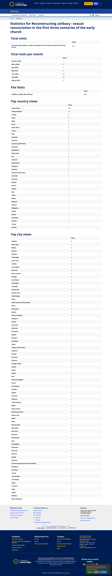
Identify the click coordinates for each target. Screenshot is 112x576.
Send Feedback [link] (62, 528)
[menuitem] (33, 15)
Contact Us (83, 546)
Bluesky (37, 517)
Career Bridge (14, 517)
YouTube (38, 515)
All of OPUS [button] (32, 15)
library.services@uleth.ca (87, 518)
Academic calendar (17, 539)
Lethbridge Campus (85, 536)
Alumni (36, 539)
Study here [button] (88, 3)
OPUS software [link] (46, 526)
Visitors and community (41, 543)
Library (36, 3)
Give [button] (95, 3)
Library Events (38, 510)
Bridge (70, 3)
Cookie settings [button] (41, 528)
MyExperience (56, 3)
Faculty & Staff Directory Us (87, 547)
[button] (100, 3)
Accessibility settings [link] (51, 528)
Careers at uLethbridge (63, 539)
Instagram (38, 513)
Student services (17, 547)
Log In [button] (97, 15)
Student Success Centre (17, 513)
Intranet (48, 3)
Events (59, 541)
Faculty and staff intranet (64, 543)
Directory (42, 3)
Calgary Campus (84, 541)
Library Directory (85, 520)
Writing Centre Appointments (19, 510)
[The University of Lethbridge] (22, 561)
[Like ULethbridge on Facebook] (84, 564)
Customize (103, 572)
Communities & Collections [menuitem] (19, 15)
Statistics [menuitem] (41, 15)
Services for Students (16, 515)
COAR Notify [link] (72, 528)
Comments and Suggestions (42, 522)
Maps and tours (61, 546)
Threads (37, 520)
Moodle (75, 3)
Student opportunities (18, 545)
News (58, 548)
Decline (96, 572)
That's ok (90, 572)
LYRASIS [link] (67, 526)
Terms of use (65, 573)
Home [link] (12, 18)
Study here (15, 550)
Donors (36, 541)
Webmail (64, 3)
